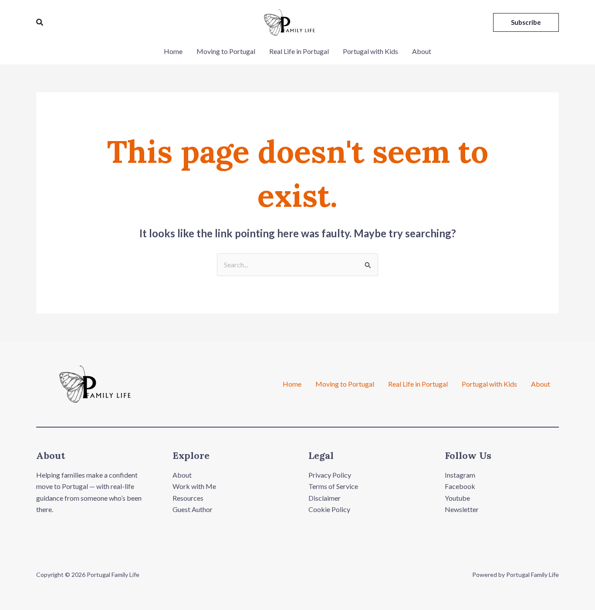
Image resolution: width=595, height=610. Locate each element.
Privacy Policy (329, 475)
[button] (40, 22)
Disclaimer (324, 498)
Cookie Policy (329, 509)
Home (173, 51)
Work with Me (194, 486)
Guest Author (192, 509)
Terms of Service (333, 486)
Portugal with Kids (370, 51)
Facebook (460, 486)
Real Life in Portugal (299, 51)
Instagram (460, 475)
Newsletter (462, 509)
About (421, 51)
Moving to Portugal (225, 51)
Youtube (457, 498)
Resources (187, 498)
